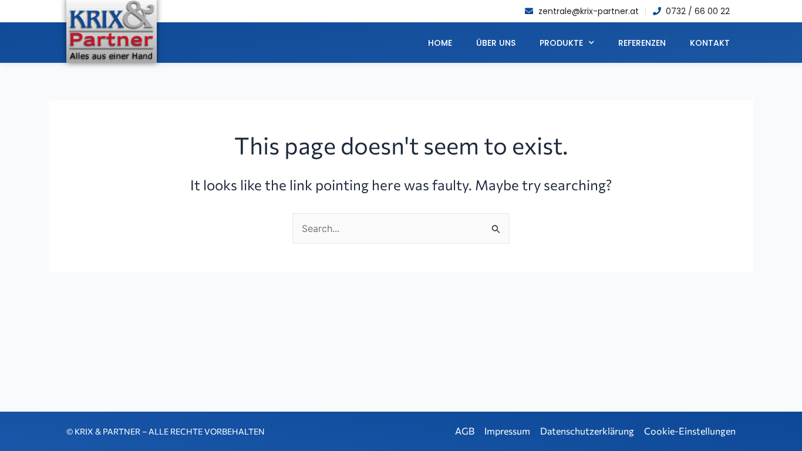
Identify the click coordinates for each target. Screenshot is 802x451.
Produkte (561, 43)
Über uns (495, 43)
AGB (464, 430)
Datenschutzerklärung (587, 430)
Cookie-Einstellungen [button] (690, 430)
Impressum (507, 430)
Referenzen (642, 43)
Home (440, 43)
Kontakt (710, 43)
